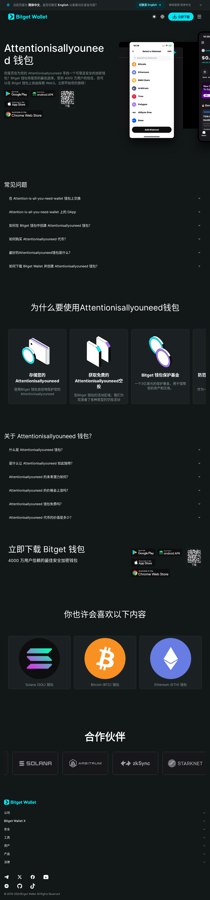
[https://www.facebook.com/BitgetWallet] (32, 877)
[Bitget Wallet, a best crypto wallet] (27, 17)
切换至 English (148, 4)
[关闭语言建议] (200, 5)
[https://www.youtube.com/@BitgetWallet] (45, 877)
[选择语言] (162, 16)
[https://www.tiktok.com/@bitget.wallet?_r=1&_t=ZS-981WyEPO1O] (32, 886)
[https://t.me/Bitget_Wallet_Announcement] (6, 877)
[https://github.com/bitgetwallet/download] (19, 886)
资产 (7, 845)
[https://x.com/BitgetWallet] (19, 877)
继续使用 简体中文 (180, 4)
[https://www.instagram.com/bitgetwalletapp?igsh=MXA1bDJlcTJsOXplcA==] (6, 886)
